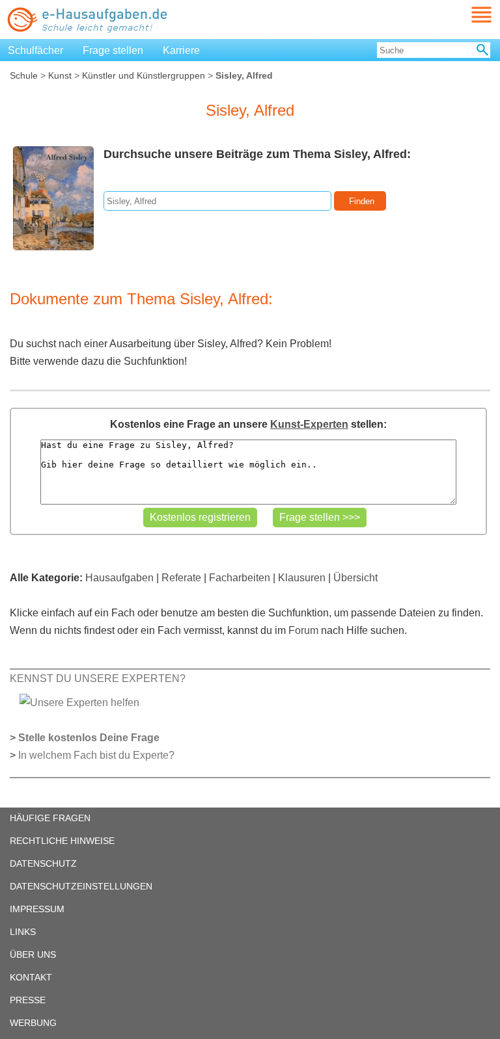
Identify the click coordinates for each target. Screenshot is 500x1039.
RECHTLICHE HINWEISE (62, 840)
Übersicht (355, 577)
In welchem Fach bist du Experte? (96, 755)
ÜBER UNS (33, 954)
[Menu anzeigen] (466, 14)
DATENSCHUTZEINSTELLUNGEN (81, 886)
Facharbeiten (239, 577)
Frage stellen (113, 50)
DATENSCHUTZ (43, 863)
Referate (181, 577)
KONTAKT (31, 977)
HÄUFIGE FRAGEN (50, 818)
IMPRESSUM (37, 909)
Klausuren (302, 577)
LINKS (23, 932)
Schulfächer (35, 50)
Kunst (60, 75)
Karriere (181, 50)
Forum (303, 630)
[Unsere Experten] (79, 701)
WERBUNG (33, 1023)
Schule (24, 75)
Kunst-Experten (309, 424)
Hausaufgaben (119, 577)
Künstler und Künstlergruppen (143, 75)
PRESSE (28, 1000)
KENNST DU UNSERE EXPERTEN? (98, 678)
